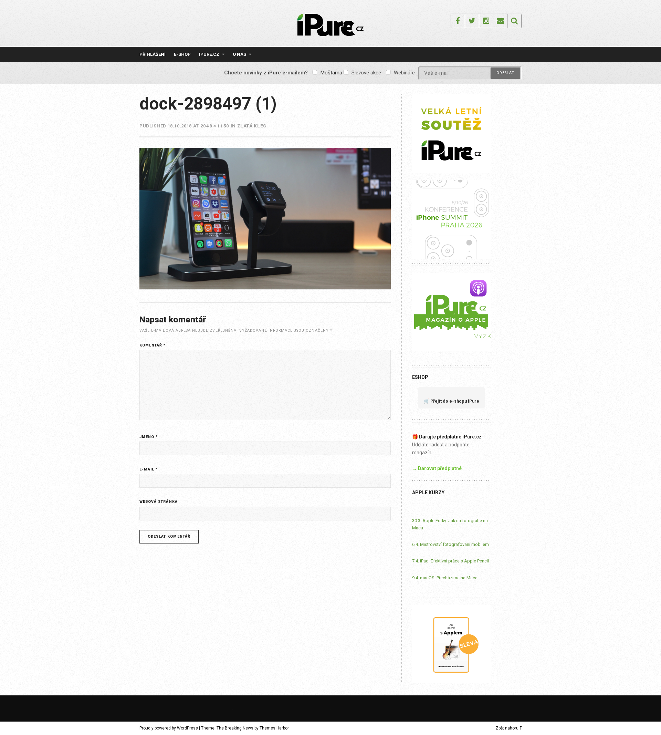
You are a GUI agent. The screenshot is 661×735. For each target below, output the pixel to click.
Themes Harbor (274, 728)
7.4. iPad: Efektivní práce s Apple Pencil (450, 560)
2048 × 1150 (214, 125)
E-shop (182, 54)
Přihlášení (152, 54)
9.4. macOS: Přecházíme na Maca (445, 577)
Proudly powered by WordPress (168, 728)
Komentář (152, 345)
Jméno (148, 437)
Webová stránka (158, 501)
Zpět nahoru (507, 728)
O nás (239, 54)
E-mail (148, 469)
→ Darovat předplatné (437, 468)
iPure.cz (209, 54)
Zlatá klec (252, 125)
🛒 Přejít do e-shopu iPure (451, 401)
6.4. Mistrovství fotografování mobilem (450, 544)
